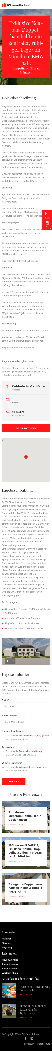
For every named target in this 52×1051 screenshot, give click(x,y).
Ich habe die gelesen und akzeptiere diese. (27, 737)
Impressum (28, 1043)
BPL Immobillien (16, 4)
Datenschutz (8, 747)
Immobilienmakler (11, 963)
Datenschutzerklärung (30, 750)
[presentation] (7, 661)
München (6, 938)
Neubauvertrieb (10, 959)
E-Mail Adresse (9, 715)
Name (5, 700)
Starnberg (7, 942)
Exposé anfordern (26, 428)
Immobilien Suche (11, 968)
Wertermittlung (10, 972)
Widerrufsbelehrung (12, 763)
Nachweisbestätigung (13, 731)
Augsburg (7, 947)
